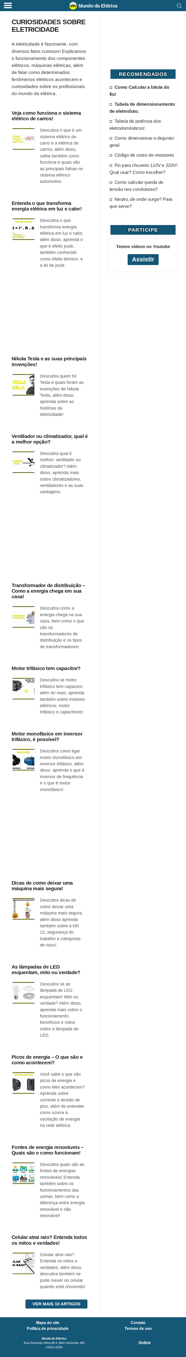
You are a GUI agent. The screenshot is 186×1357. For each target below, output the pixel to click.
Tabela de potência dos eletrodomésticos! (135, 124)
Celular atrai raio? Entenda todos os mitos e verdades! (49, 1239)
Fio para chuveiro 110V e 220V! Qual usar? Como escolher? (143, 168)
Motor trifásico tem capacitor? (46, 668)
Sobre (144, 1342)
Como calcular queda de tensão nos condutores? (136, 185)
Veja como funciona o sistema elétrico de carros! (46, 115)
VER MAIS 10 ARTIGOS (56, 1303)
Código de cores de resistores (144, 155)
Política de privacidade (48, 1329)
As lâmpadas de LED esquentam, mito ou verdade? (46, 969)
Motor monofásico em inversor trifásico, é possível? (47, 736)
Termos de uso (138, 1329)
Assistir (143, 259)
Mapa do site (47, 1323)
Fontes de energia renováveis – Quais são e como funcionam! (48, 1149)
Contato (138, 1323)
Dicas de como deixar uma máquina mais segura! (42, 885)
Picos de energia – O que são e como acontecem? (47, 1059)
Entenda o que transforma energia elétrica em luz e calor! (47, 205)
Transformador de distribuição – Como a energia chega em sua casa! (48, 590)
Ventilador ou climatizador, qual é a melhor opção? (50, 438)
